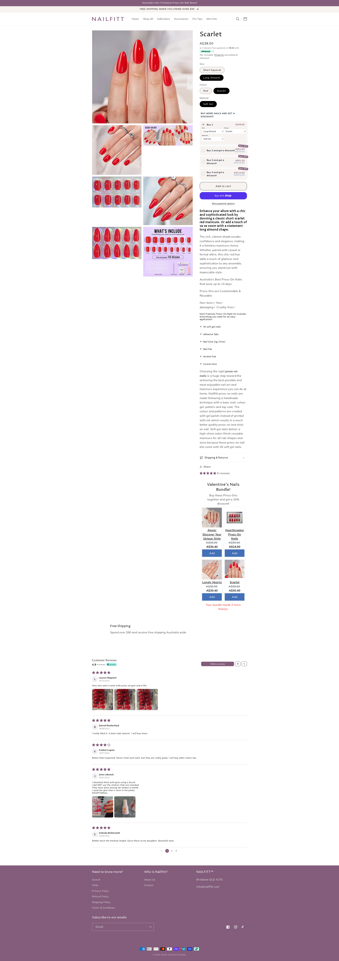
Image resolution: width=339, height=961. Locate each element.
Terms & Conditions (103, 907)
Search (96, 879)
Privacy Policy (100, 890)
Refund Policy (100, 896)
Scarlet (221, 90)
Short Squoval (212, 69)
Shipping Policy (101, 902)
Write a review (217, 664)
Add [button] (212, 553)
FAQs (95, 885)
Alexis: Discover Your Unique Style (212, 534)
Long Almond (211, 77)
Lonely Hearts (212, 582)
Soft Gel (208, 104)
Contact (148, 885)
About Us (149, 879)
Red (205, 90)
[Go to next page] (177, 851)
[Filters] (238, 664)
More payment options (223, 203)
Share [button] (207, 466)
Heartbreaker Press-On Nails (234, 534)
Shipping (218, 54)
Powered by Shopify (177, 955)
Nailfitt (164, 955)
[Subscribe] (150, 927)
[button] (237, 19)
